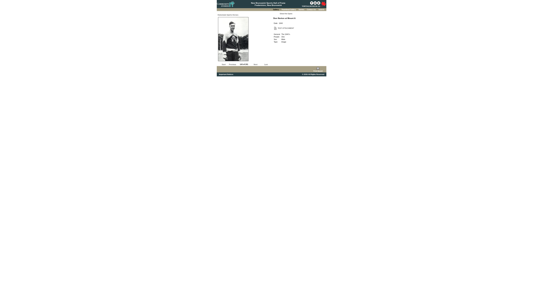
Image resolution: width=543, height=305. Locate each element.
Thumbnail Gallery (288, 10)
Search (321, 10)
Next (256, 65)
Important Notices (226, 74)
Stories (302, 10)
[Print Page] (318, 69)
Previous (232, 65)
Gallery (276, 10)
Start (224, 65)
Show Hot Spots (286, 14)
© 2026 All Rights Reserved (313, 74)
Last (266, 65)
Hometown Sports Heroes (228, 15)
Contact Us (311, 10)
